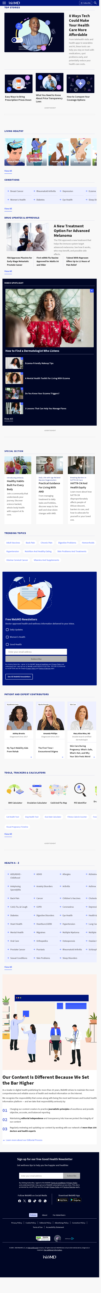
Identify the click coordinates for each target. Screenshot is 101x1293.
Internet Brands (33, 1248)
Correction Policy (78, 1223)
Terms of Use (37, 1227)
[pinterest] (40, 1201)
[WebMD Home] (14, 3)
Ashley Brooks (19, 733)
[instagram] (29, 1201)
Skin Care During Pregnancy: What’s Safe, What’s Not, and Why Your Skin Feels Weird (81, 751)
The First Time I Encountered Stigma (48, 749)
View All (8, 171)
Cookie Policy (31, 1223)
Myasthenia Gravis (12, 704)
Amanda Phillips (50, 733)
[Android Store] (75, 1201)
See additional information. (53, 1250)
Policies (33, 1215)
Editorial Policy (45, 1223)
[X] (24, 1201)
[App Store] (62, 1201)
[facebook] (19, 1201)
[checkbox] (36, 629)
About (44, 1215)
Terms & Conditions (42, 664)
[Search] (95, 3)
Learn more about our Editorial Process (24, 1140)
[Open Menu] (4, 3)
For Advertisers (59, 1215)
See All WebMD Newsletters (19, 676)
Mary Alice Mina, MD (81, 733)
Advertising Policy (61, 1223)
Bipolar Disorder (43, 704)
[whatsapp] (45, 1201)
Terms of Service (45, 668)
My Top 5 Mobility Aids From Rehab (17, 749)
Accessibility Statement (55, 1227)
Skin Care (73, 704)
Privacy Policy (57, 664)
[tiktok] (34, 1201)
